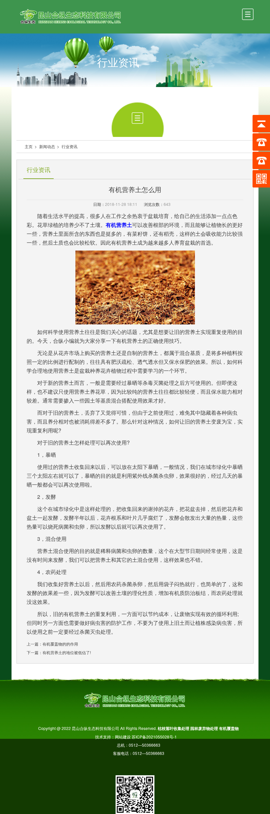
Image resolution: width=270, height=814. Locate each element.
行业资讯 (69, 146)
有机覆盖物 (229, 728)
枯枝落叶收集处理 (173, 728)
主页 (29, 146)
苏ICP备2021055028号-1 (157, 736)
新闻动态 (47, 146)
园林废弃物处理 (204, 728)
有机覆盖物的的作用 (60, 644)
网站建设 (123, 736)
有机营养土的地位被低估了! (66, 652)
